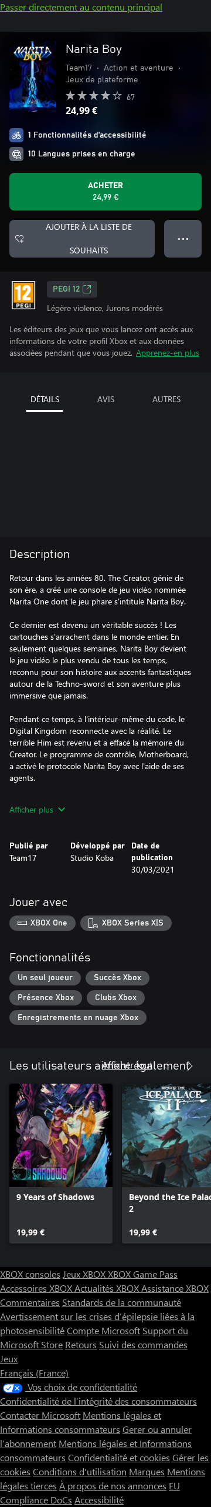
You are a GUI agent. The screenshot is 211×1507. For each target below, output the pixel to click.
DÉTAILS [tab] (44, 399)
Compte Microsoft (103, 1330)
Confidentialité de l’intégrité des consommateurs (98, 1401)
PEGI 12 (66, 289)
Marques (147, 1471)
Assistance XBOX (175, 1288)
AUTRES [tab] (166, 399)
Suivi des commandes (143, 1344)
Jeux (9, 1358)
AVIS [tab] (105, 399)
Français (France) (34, 1372)
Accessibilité (99, 1499)
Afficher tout (127, 1064)
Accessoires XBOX (37, 1288)
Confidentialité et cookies (119, 1457)
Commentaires (30, 1302)
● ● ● (183, 238)
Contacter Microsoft (40, 1415)
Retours (81, 1344)
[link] (61, 1164)
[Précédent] (166, 1066)
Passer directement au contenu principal (81, 7)
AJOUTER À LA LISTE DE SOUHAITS (89, 238)
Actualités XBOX (107, 1288)
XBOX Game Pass (143, 1274)
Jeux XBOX (85, 1274)
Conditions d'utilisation (80, 1471)
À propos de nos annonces (112, 1485)
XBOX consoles (30, 1274)
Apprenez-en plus (167, 352)
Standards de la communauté (121, 1302)
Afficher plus (31, 809)
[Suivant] (190, 1066)
